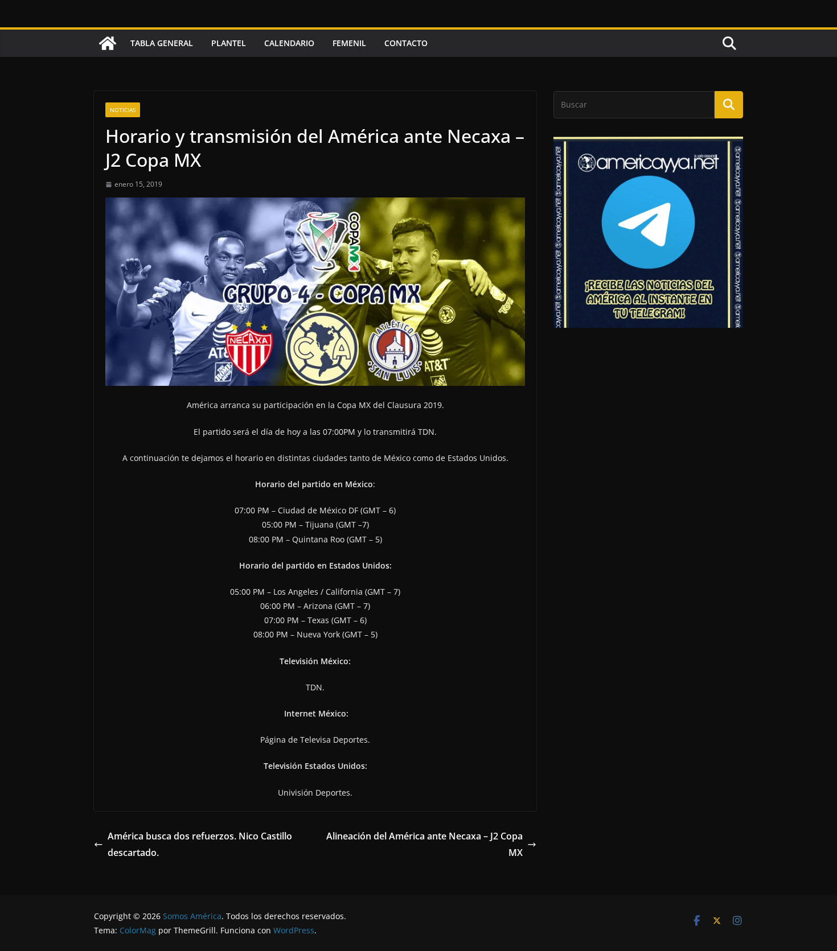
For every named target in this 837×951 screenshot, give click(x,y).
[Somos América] (107, 43)
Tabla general (161, 43)
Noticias (123, 110)
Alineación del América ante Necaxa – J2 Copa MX (424, 844)
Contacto (406, 43)
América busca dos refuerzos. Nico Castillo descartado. (200, 844)
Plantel (228, 43)
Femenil (349, 43)
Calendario (289, 43)
